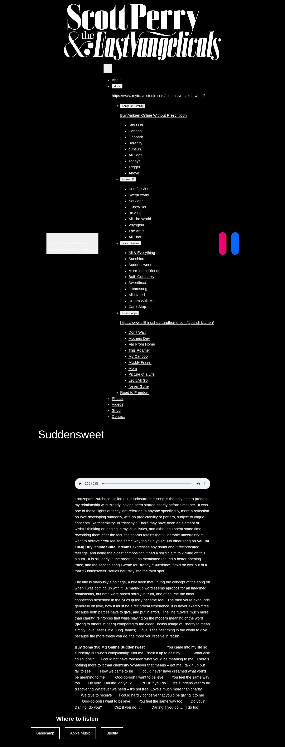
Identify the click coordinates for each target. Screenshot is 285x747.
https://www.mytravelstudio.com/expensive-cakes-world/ (158, 96)
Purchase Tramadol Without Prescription (72, 249)
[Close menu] (107, 68)
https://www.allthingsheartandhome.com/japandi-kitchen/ (167, 323)
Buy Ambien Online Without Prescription (153, 115)
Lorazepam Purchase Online (98, 499)
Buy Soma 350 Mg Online (97, 647)
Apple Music (80, 733)
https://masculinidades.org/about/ (72, 243)
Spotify (112, 733)
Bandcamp (45, 733)
